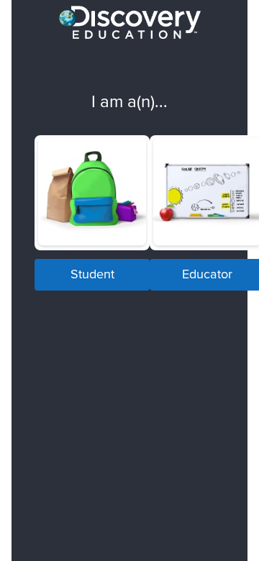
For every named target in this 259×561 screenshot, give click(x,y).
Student (92, 273)
